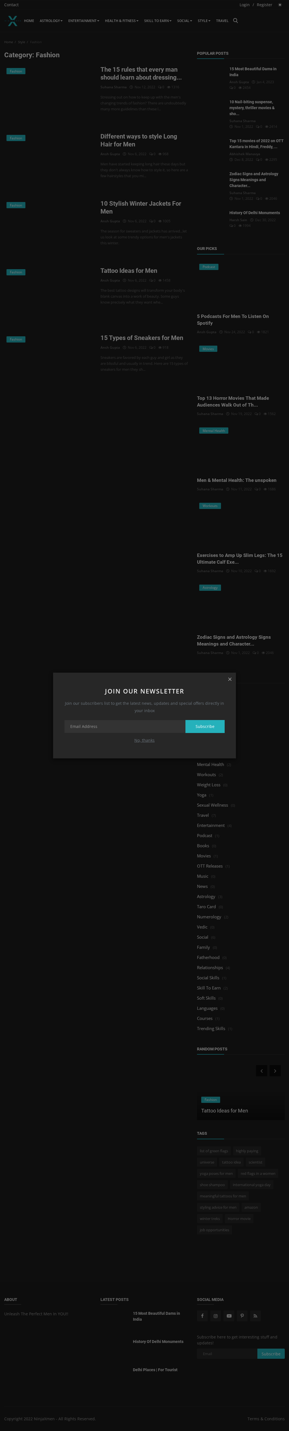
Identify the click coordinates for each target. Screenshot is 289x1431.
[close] (230, 679)
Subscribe (205, 726)
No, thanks (144, 740)
